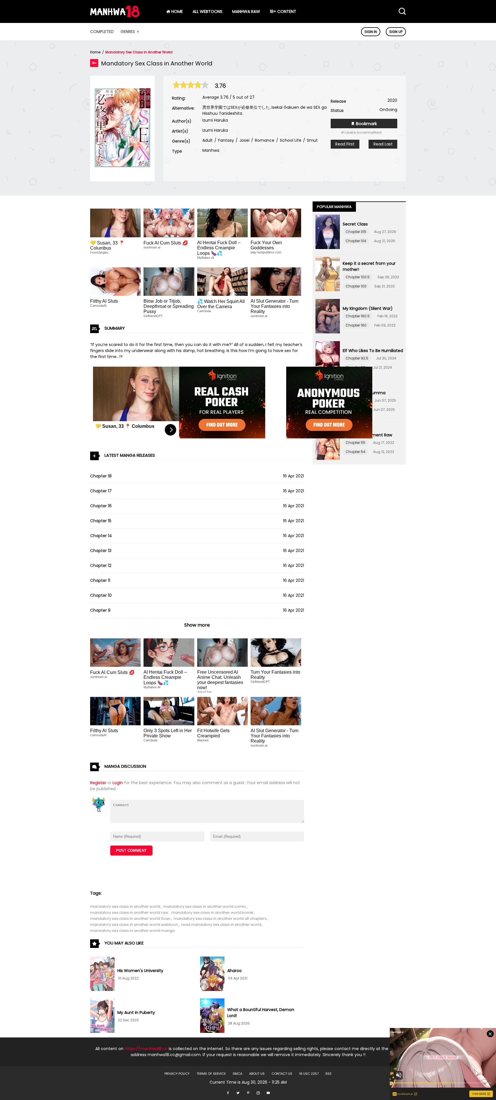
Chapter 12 (100, 565)
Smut (312, 140)
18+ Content (283, 11)
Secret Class (355, 224)
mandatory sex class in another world (125, 906)
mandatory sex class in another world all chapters (220, 918)
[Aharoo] (212, 975)
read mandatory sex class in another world (221, 924)
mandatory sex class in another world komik (212, 912)
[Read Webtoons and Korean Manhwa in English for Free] (115, 16)
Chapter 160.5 (358, 316)
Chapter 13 (100, 550)
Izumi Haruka (215, 120)
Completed (102, 31)
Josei (243, 140)
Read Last (383, 144)
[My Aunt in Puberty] (102, 1016)
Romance (264, 140)
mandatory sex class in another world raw (129, 912)
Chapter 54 (355, 451)
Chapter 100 (356, 286)
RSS (329, 1073)
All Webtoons (207, 11)
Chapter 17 (101, 491)
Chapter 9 (100, 610)
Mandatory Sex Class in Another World (139, 52)
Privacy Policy (177, 1073)
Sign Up (395, 31)
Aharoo (234, 970)
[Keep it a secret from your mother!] (327, 275)
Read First (344, 144)
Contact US (282, 1073)
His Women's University (140, 970)
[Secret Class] (327, 233)
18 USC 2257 (309, 1073)
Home (95, 52)
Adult (207, 140)
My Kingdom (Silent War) (368, 308)
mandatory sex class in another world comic (204, 906)
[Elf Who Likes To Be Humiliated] (327, 359)
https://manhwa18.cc (146, 1049)
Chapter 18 (101, 476)
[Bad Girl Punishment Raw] (327, 443)
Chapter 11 (100, 580)
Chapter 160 (356, 325)
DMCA (237, 1073)
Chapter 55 (355, 442)
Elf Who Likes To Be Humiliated (373, 350)
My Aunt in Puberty (136, 1012)
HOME (176, 11)
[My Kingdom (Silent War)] (327, 317)
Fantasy (225, 140)
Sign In (371, 31)
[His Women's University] (102, 975)
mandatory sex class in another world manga (132, 930)
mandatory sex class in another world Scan (130, 918)
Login (118, 783)
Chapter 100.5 (358, 277)
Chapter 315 (356, 231)
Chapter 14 (101, 536)
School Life (290, 140)
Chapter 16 (101, 506)
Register (98, 783)
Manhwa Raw (246, 11)
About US (257, 1073)
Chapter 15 (100, 521)
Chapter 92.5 (357, 358)
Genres (128, 31)
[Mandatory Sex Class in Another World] (122, 166)
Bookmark (366, 124)
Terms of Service (211, 1073)
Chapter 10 (101, 595)
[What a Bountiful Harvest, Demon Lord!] (212, 1016)
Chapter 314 (356, 240)
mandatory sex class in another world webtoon (134, 924)
